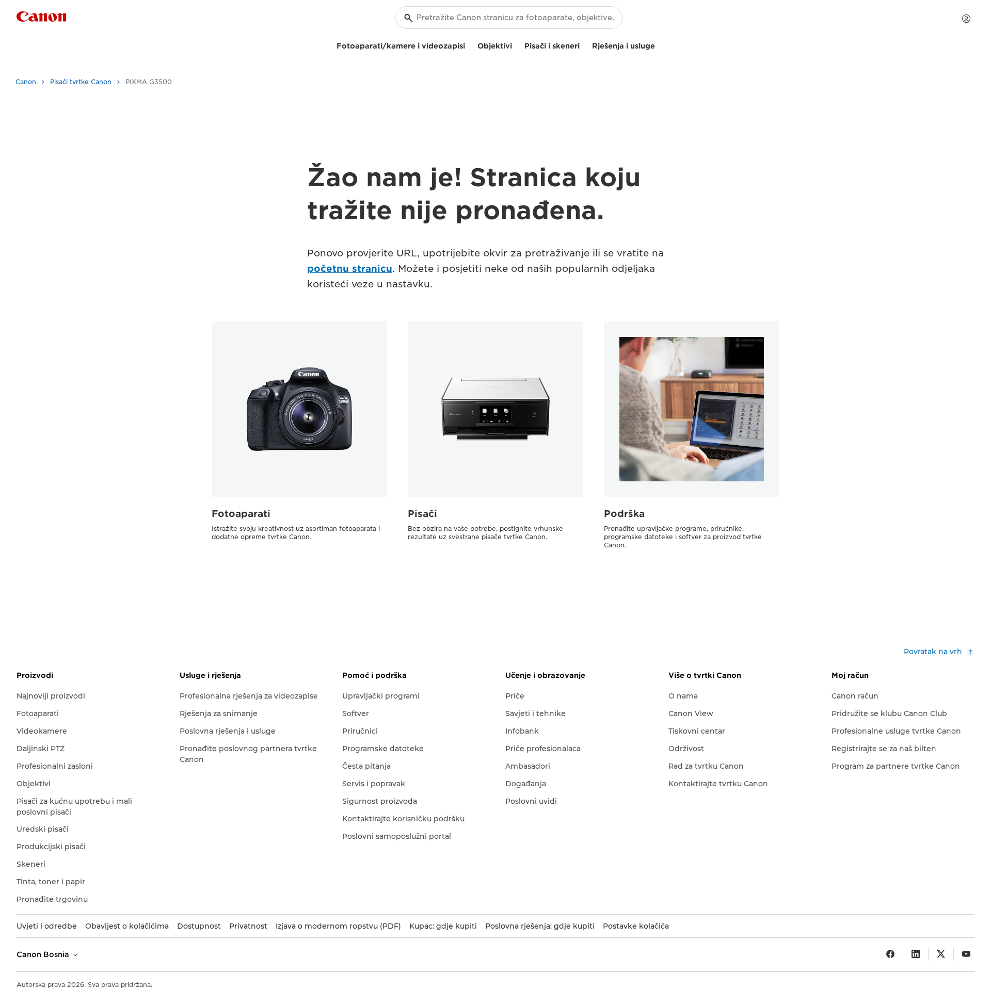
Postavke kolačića (636, 926)
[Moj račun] (966, 18)
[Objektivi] (516, 44)
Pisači (422, 513)
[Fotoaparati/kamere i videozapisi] (469, 44)
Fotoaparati (241, 513)
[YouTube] (966, 954)
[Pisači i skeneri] (584, 44)
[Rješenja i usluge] (659, 44)
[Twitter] (941, 954)
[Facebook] (890, 954)
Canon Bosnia (44, 954)
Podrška (624, 513)
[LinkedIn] (915, 954)
